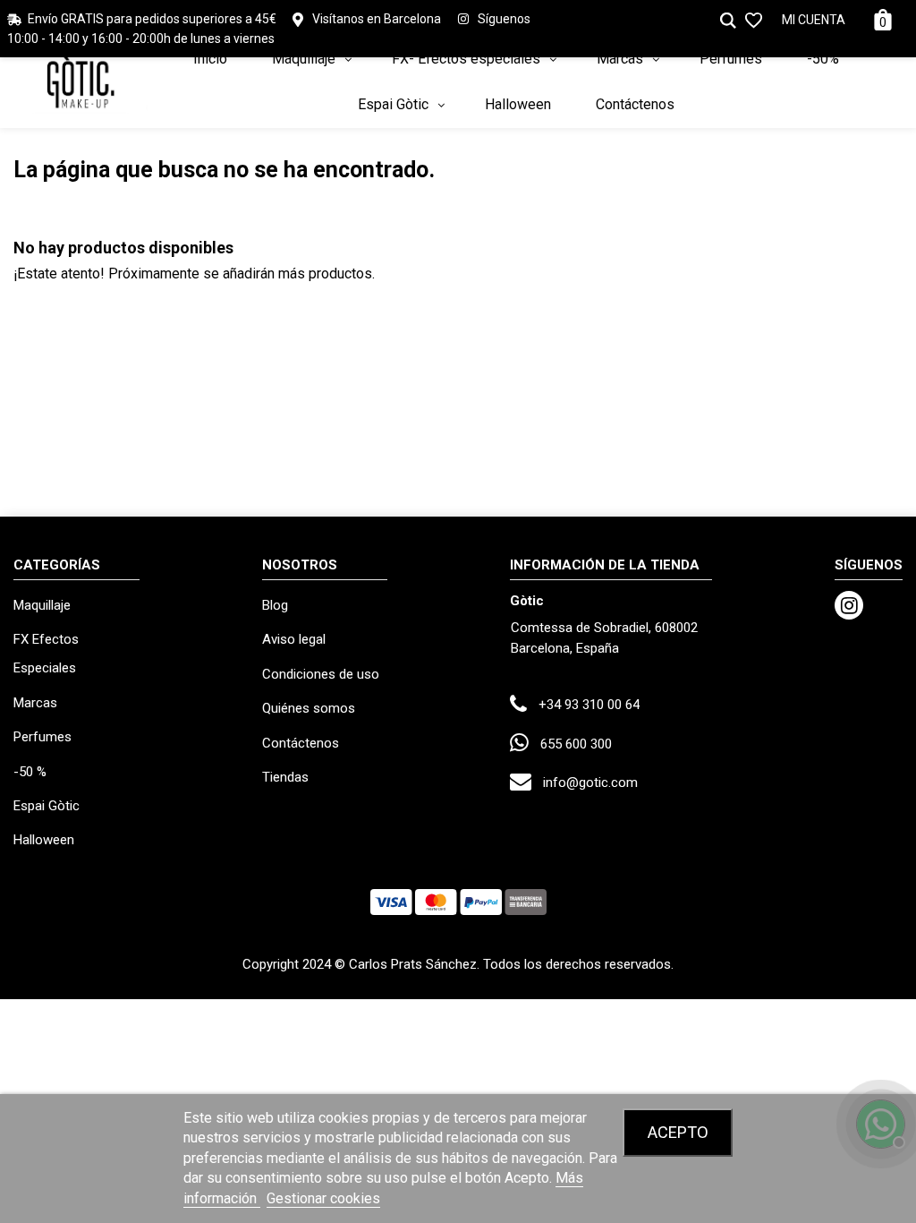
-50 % (30, 772)
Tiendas (285, 777)
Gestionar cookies (323, 1198)
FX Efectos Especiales (46, 653)
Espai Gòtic (46, 806)
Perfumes (42, 737)
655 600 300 (576, 744)
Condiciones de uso (320, 674)
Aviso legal (294, 639)
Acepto (678, 1132)
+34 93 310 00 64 (589, 705)
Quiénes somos (308, 708)
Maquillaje (42, 605)
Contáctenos (300, 743)
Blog (275, 605)
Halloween (43, 840)
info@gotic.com (590, 782)
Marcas (35, 703)
